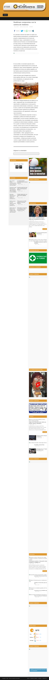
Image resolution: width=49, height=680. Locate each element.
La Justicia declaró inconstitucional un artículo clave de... (22, 182)
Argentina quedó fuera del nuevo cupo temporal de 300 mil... (22, 188)
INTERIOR (31, 26)
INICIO (28, 678)
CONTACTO (44, 678)
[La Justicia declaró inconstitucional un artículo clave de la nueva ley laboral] (13, 183)
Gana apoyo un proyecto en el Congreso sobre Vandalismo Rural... (22, 209)
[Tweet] (23, 31)
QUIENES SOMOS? (34, 678)
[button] (38, 384)
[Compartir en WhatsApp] (28, 31)
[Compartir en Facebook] (16, 31)
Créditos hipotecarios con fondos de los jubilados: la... (22, 195)
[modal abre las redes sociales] (33, 31)
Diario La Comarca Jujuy (24, 26)
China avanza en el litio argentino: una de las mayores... (21, 202)
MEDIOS (39, 678)
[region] (38, 167)
